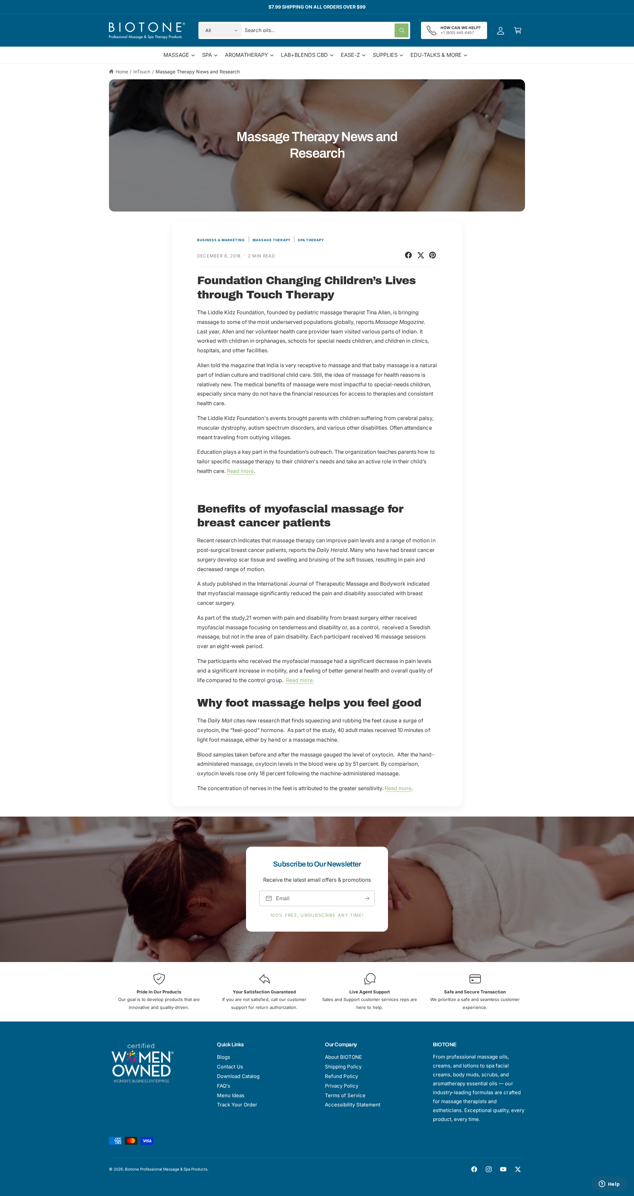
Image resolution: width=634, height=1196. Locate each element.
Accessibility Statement (352, 1104)
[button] (517, 30)
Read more (240, 471)
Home (122, 71)
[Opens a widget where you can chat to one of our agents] (609, 1184)
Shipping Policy (343, 1066)
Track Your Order (237, 1104)
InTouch (141, 71)
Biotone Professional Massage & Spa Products (166, 1169)
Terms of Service (345, 1095)
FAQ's (223, 1086)
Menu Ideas (230, 1095)
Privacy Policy (341, 1086)
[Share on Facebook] (408, 255)
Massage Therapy (272, 240)
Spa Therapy (311, 240)
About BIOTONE (343, 1057)
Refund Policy (341, 1076)
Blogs (223, 1057)
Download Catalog (238, 1076)
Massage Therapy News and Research (198, 71)
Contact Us (230, 1066)
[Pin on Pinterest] (432, 255)
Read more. (300, 680)
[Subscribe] (367, 898)
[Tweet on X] (420, 255)
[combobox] (326, 30)
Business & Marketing (221, 240)
